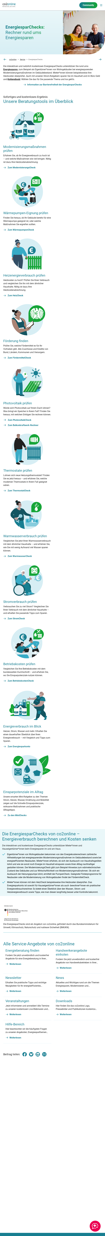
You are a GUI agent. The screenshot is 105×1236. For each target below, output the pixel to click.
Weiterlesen (15, 964)
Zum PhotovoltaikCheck (19, 420)
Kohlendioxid (14, 79)
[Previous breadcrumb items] (5, 59)
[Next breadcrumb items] (100, 59)
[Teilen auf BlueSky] (31, 1054)
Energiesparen (10, 69)
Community (88, 5)
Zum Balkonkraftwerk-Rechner (23, 425)
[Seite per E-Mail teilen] (44, 1054)
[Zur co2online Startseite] (9, 5)
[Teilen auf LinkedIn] (38, 1054)
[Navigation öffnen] (101, 5)
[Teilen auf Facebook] (24, 1054)
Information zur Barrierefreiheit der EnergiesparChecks (54, 84)
